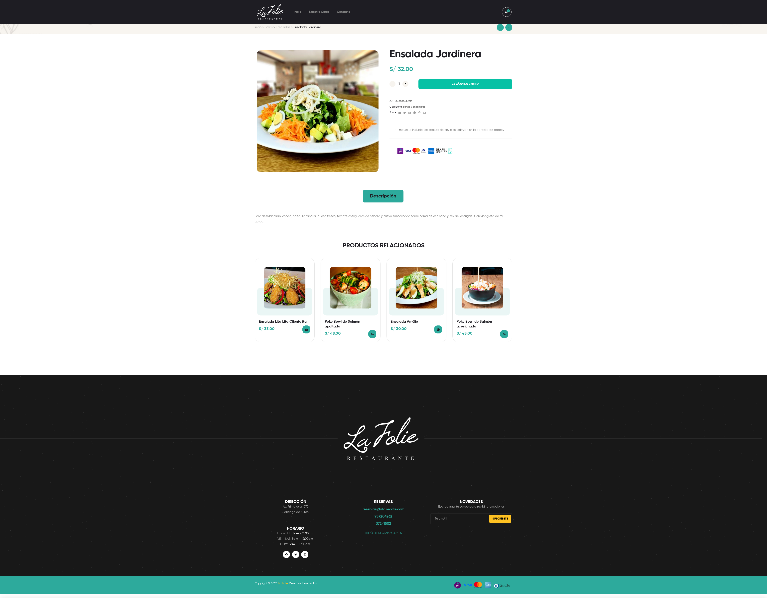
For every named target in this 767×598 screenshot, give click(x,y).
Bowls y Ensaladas (277, 27)
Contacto (343, 11)
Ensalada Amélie (404, 321)
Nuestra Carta (319, 11)
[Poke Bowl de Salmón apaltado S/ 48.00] (508, 27)
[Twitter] (295, 554)
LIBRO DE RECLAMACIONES (383, 533)
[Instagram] (304, 554)
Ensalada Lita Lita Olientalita (283, 321)
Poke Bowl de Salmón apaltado (342, 324)
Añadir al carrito (467, 84)
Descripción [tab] (383, 196)
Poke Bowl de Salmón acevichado (474, 324)
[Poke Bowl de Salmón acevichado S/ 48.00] (500, 27)
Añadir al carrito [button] (306, 329)
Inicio (297, 11)
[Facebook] (286, 554)
